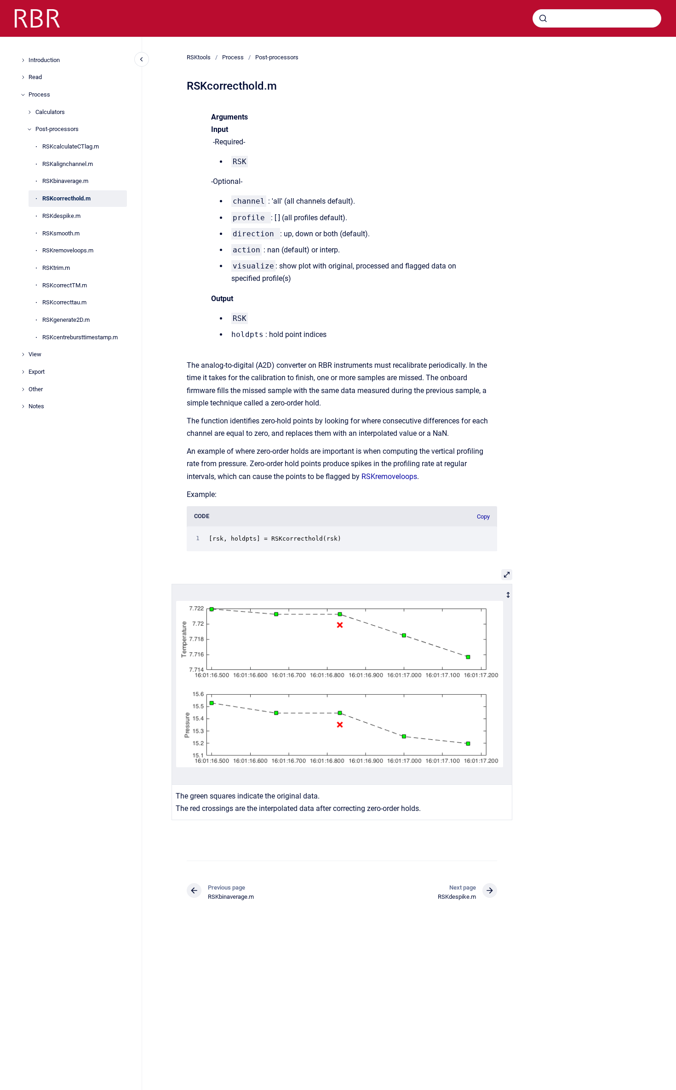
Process (39, 94)
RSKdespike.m (61, 215)
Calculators (50, 111)
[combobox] (597, 18)
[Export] (23, 372)
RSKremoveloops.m (67, 250)
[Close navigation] (141, 59)
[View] (23, 354)
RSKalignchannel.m (67, 163)
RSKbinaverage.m (65, 181)
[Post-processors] (29, 129)
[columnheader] (342, 684)
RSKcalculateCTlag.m (70, 146)
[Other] (23, 389)
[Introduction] (23, 60)
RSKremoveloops (389, 476)
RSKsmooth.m (61, 233)
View (35, 354)
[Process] (23, 94)
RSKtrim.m (56, 267)
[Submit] (543, 18)
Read (35, 77)
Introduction (44, 60)
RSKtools (199, 57)
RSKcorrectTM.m (64, 285)
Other (36, 389)
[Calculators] (29, 112)
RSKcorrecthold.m (66, 198)
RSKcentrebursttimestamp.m (80, 337)
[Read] (23, 77)
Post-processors (57, 129)
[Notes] (23, 406)
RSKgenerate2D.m (66, 319)
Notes (36, 406)
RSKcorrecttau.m (64, 302)
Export (37, 371)
